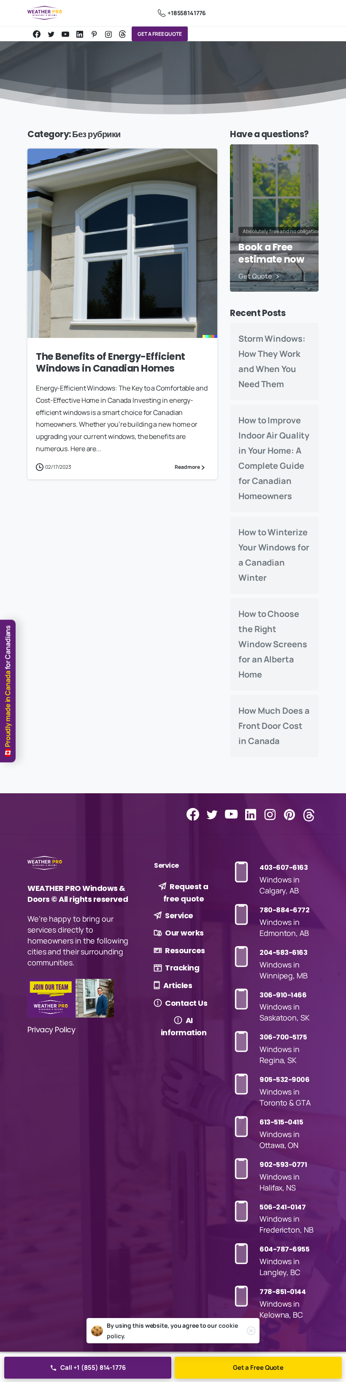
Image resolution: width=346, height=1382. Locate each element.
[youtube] (65, 34)
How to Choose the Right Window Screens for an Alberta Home (272, 644)
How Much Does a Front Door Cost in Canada (274, 726)
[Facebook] (37, 34)
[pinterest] (94, 34)
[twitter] (51, 34)
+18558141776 (187, 13)
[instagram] (108, 34)
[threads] (122, 34)
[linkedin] (80, 34)
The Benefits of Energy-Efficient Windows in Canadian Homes (110, 362)
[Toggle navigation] (310, 13)
